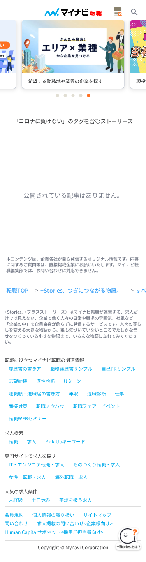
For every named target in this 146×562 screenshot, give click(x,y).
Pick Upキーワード (65, 441)
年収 (73, 393)
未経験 (16, 499)
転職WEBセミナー (28, 418)
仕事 (119, 393)
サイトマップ (97, 514)
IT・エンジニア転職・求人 (36, 464)
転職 (13, 441)
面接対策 (18, 405)
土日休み (41, 499)
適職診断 (96, 393)
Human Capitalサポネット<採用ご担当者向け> (54, 531)
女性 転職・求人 (27, 476)
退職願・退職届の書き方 (34, 393)
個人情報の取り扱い (53, 514)
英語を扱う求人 (75, 499)
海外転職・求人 (71, 476)
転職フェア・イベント (96, 405)
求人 (31, 441)
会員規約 (14, 514)
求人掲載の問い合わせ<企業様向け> (75, 523)
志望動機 (18, 381)
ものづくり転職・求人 (96, 464)
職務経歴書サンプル (71, 368)
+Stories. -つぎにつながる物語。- (82, 290)
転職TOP (17, 290)
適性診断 (45, 381)
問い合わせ (16, 523)
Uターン (72, 381)
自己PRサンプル (118, 368)
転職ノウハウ (50, 405)
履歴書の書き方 (25, 368)
